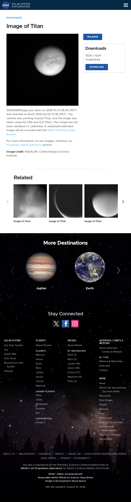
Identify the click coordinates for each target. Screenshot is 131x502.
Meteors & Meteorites (111, 361)
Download (97, 67)
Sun (6, 350)
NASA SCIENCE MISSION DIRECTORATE (106, 454)
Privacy (59, 454)
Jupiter (41, 288)
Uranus (40, 381)
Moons (72, 340)
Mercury (40, 355)
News (102, 383)
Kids (101, 413)
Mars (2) (72, 359)
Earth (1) (72, 355)
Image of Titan (22, 221)
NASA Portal (49, 458)
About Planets (44, 345)
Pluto (38, 395)
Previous (7, 201)
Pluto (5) (72, 381)
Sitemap (65, 458)
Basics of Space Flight (111, 422)
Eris (38, 413)
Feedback (45, 454)
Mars (38, 368)
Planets (41, 340)
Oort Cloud (10, 358)
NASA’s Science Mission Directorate (88, 468)
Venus (39, 359)
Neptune (40, 386)
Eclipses (8, 371)
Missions (103, 409)
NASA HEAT (105, 439)
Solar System (12, 340)
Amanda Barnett (74, 474)
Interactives (105, 418)
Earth (90, 288)
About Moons (75, 345)
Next (123, 201)
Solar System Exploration (19, 5)
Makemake (42, 404)
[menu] (126, 5)
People (103, 404)
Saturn (39, 377)
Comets (103, 370)
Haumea (40, 408)
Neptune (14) (75, 377)
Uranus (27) (74, 372)
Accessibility (82, 458)
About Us (9, 454)
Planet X (40, 422)
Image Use (74, 454)
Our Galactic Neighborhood (19, 13)
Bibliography (27, 454)
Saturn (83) (74, 368)
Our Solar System (13, 345)
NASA (4, 5)
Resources (105, 396)
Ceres (39, 400)
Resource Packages (110, 435)
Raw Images (14, 18)
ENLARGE (92, 37)
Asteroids (104, 366)
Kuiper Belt (10, 354)
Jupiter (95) (74, 364)
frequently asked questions (23, 145)
